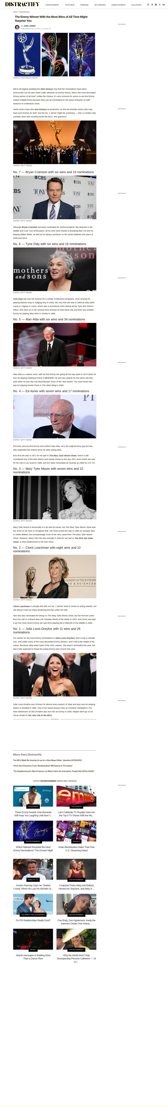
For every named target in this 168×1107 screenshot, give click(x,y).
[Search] (148, 4)
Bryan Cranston (29, 227)
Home (15, 12)
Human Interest (118, 5)
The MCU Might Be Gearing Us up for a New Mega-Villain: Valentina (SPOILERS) (47, 760)
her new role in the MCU (40, 715)
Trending (84, 5)
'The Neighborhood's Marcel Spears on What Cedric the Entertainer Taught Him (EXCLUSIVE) (53, 771)
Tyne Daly (18, 299)
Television (69, 5)
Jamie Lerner (30, 26)
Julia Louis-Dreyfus (64, 638)
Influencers (100, 5)
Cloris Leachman (21, 606)
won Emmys (41, 109)
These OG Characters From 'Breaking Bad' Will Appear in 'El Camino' (43, 766)
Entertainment (52, 5)
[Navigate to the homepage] (22, 4)
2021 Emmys (47, 89)
